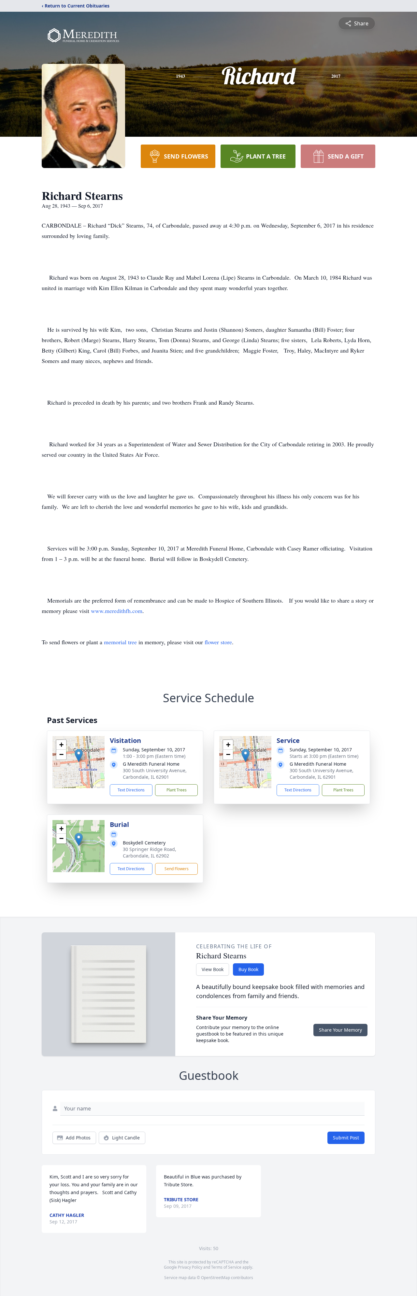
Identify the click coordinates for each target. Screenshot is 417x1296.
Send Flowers (177, 868)
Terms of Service (226, 1267)
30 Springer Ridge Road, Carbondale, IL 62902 (149, 852)
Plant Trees (176, 790)
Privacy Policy (190, 1267)
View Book (212, 969)
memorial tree (120, 642)
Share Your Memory (340, 1030)
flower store (218, 642)
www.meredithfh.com (116, 611)
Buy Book (248, 969)
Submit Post (346, 1138)
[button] (79, 755)
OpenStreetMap (215, 1277)
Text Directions (131, 790)
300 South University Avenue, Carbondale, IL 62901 (155, 773)
